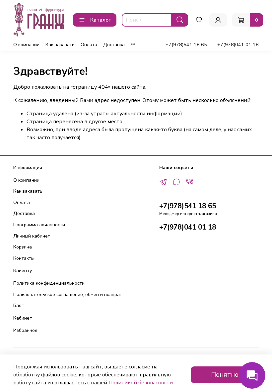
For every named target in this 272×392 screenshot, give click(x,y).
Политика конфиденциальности (49, 283)
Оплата (89, 44)
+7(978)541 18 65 (186, 44)
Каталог (100, 20)
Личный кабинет (31, 236)
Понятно (224, 374)
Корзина (22, 247)
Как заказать (60, 44)
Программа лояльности (39, 224)
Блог (18, 305)
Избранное (25, 330)
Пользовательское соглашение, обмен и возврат (67, 294)
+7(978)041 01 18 (238, 44)
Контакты (23, 258)
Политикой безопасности (140, 382)
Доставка (114, 44)
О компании (26, 44)
